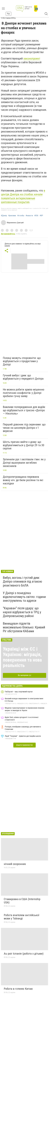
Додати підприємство (24, 745)
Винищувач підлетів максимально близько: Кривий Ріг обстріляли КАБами (24, 627)
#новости (29, 216)
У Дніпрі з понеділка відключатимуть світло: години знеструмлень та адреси (24, 597)
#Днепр (4, 216)
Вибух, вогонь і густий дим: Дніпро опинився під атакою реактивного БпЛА (22, 581)
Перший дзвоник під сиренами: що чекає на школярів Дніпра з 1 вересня (24, 428)
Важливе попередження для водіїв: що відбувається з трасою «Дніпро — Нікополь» (24, 410)
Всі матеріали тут (24, 675)
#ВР (41, 216)
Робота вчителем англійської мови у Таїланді (21, 916)
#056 (36, 216)
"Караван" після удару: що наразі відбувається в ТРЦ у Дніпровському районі (22, 612)
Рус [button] (8, 14)
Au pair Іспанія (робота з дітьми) (24, 953)
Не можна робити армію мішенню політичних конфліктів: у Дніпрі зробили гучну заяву (23, 393)
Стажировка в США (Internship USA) (22, 900)
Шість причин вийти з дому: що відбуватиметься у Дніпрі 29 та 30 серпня (23, 445)
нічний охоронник (15, 864)
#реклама (12, 216)
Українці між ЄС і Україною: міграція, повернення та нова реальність (22, 657)
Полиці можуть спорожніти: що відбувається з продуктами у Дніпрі (22, 361)
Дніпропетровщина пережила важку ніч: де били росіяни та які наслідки (23, 480)
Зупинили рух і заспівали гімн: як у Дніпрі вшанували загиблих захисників (24, 463)
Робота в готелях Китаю (18, 988)
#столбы (20, 216)
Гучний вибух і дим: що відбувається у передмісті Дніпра (23, 377)
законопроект (31, 58)
